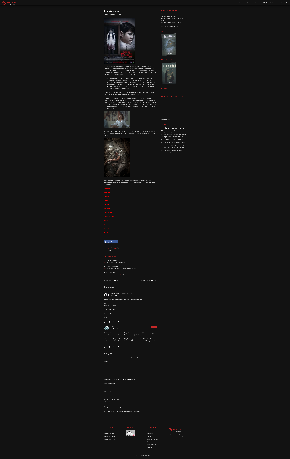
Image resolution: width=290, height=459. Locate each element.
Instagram (150, 433)
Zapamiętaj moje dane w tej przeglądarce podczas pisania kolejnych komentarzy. (127, 407)
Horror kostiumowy (182, 137)
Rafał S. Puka (178, 434)
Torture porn (176, 142)
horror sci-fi (117, 274)
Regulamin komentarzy (129, 379)
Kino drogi (169, 152)
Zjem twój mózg (109, 272)
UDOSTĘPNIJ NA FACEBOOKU (108, 242)
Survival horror (176, 134)
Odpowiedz (116, 322)
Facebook (150, 431)
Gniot (178, 137)
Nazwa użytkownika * (109, 383)
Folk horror (180, 144)
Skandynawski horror (178, 141)
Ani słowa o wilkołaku (111, 266)
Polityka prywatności (109, 433)
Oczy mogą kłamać (110, 260)
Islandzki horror (169, 150)
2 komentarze (107, 250)
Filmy (110, 247)
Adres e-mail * (108, 391)
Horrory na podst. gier (167, 147)
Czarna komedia (170, 136)
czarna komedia (110, 274)
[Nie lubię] (109, 322)
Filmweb (149, 442)
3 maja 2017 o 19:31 (114, 328)
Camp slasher (170, 148)
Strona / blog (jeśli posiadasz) (112, 399)
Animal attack (163, 141)
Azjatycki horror (182, 134)
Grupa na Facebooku (152, 439)
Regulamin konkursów (110, 439)
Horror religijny (167, 134)
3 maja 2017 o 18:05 (114, 295)
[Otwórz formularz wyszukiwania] (287, 3)
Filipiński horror (164, 152)
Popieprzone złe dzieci (170, 141)
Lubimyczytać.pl (151, 444)
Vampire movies (164, 139)
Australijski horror (167, 144)
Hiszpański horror (165, 137)
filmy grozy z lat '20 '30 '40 (121, 268)
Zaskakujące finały (170, 142)
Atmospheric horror (175, 131)
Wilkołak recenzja (111, 268)
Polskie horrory (175, 139)
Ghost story (165, 131)
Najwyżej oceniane (132, 268)
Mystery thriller (170, 139)
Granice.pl (149, 447)
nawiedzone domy (141, 247)
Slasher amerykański (173, 137)
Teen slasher (164, 136)
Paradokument (180, 136)
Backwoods (174, 150)
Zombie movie (180, 139)
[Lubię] (104, 322)
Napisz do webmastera (110, 431)
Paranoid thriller (178, 145)
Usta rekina (169, 13)
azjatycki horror (118, 247)
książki (123, 262)
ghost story (149, 247)
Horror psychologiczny (176, 128)
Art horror (178, 148)
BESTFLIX (169, 119)
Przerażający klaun (171, 16)
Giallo (173, 147)
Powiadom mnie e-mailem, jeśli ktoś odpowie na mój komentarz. (123, 411)
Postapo (174, 148)
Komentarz (107, 361)
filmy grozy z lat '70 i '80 (126, 274)
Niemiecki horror (167, 145)
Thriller (164, 128)
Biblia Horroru (11, 3)
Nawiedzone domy (175, 133)
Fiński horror (181, 147)
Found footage (176, 147)
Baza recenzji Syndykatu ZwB (130, 247)
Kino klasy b (180, 142)
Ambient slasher (179, 150)
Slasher (175, 136)
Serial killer (168, 133)
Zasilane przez (164, 119)
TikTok (149, 436)
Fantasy (165, 142)
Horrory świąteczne (164, 148)
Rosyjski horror (172, 145)
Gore (171, 134)
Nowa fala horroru (174, 144)
